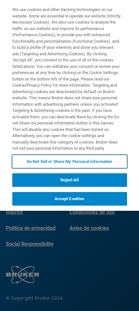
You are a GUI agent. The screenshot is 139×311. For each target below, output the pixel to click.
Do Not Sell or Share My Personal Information (69, 161)
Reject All (69, 179)
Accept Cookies (70, 198)
